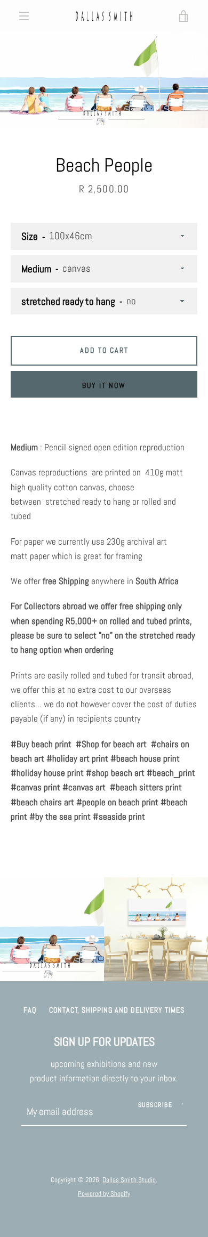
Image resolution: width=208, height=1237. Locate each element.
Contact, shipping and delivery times (117, 1010)
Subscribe (155, 1105)
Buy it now (104, 385)
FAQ (29, 1010)
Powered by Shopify (104, 1193)
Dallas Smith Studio (129, 1179)
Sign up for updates (104, 1041)
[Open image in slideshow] (104, 80)
